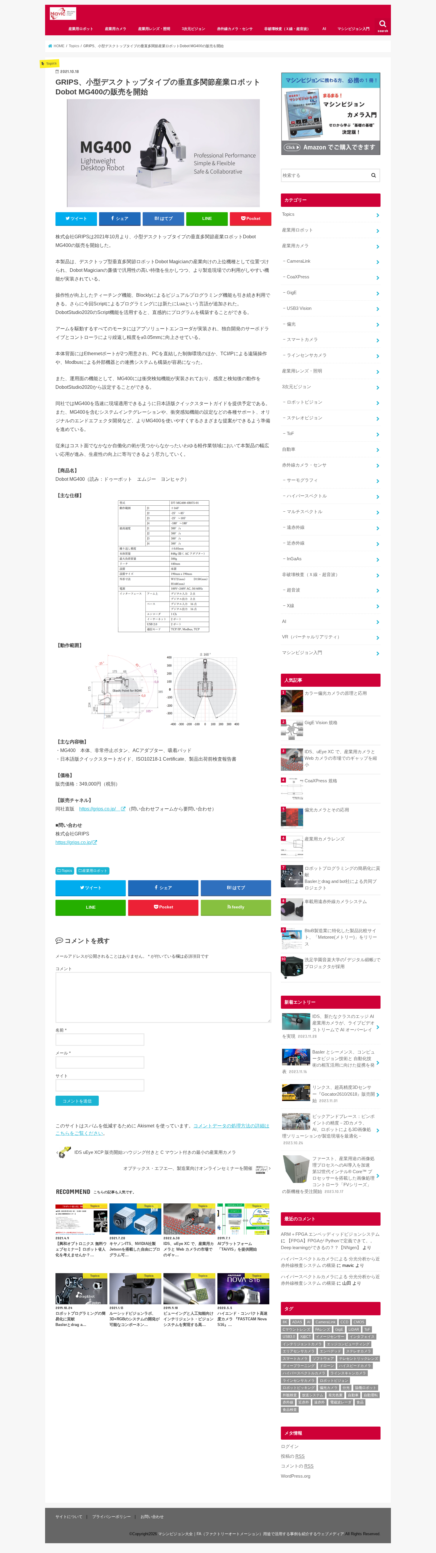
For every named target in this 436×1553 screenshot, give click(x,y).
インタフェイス (362, 1337)
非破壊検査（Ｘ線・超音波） (287, 29)
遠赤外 (319, 1402)
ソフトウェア (323, 1359)
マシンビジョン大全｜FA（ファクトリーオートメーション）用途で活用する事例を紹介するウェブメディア (251, 1534)
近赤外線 (296, 543)
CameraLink (299, 261)
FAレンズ (322, 1329)
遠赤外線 (296, 527)
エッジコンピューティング (348, 1344)
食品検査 (290, 1410)
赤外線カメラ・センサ (235, 29)
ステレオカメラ (358, 1351)
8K (285, 1322)
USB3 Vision (299, 308)
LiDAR (354, 1329)
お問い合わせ (152, 1516)
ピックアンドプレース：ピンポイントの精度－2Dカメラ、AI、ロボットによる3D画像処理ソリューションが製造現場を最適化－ (328, 1129)
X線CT (305, 1337)
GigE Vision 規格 (321, 722)
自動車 (288, 449)
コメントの (297, 1466)
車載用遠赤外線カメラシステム (336, 901)
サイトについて (68, 1516)
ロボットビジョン (304, 402)
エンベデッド (330, 1351)
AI (324, 29)
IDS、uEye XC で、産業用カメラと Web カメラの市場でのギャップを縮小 (341, 758)
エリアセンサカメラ (299, 1351)
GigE (292, 292)
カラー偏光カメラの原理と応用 (336, 693)
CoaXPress (298, 277)
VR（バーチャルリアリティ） (312, 636)
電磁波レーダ (340, 1402)
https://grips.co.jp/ (99, 808)
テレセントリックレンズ (358, 1359)
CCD (344, 1322)
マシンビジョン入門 (354, 29)
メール (63, 1053)
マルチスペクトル (304, 511)
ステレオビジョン (304, 417)
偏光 (291, 324)
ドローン (327, 1366)
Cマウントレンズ (296, 1329)
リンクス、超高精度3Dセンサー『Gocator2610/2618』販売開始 (343, 1094)
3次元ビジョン (193, 29)
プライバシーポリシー (111, 1516)
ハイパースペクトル (307, 496)
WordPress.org (295, 1476)
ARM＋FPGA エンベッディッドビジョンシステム (330, 1234)
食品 (360, 1402)
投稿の (293, 1456)
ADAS (297, 1322)
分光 (346, 1388)
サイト (61, 1075)
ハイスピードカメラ (355, 1366)
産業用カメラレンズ (325, 839)
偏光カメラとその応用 (327, 810)
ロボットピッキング (299, 1388)
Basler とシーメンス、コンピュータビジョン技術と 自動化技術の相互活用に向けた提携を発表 (328, 1062)
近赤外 (303, 1402)
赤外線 (288, 1402)
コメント (63, 968)
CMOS (359, 1322)
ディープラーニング (299, 1366)
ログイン (290, 1446)
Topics (67, 871)
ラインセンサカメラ (307, 355)
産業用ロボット (81, 29)
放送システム (312, 1395)
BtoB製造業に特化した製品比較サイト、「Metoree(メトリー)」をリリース (341, 937)
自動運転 (371, 1395)
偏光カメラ (329, 1388)
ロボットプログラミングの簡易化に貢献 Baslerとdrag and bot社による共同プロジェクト (342, 878)
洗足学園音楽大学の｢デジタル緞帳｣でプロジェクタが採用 (343, 963)
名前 (60, 1030)
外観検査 (290, 1395)
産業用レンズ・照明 (154, 29)
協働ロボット (365, 1388)
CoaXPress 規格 (321, 780)
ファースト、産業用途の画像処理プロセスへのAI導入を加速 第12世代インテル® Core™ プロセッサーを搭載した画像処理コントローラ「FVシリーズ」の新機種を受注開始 (328, 1175)
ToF (290, 433)
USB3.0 (289, 1337)
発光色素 (335, 1395)
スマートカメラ (302, 339)
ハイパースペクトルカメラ (304, 1373)
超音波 (293, 590)
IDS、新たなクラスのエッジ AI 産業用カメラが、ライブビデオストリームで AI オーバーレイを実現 (328, 1026)
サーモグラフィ (302, 480)
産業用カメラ (115, 29)
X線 (290, 605)
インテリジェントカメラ (302, 1344)
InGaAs (294, 558)
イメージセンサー (330, 1337)
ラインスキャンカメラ (348, 1373)
